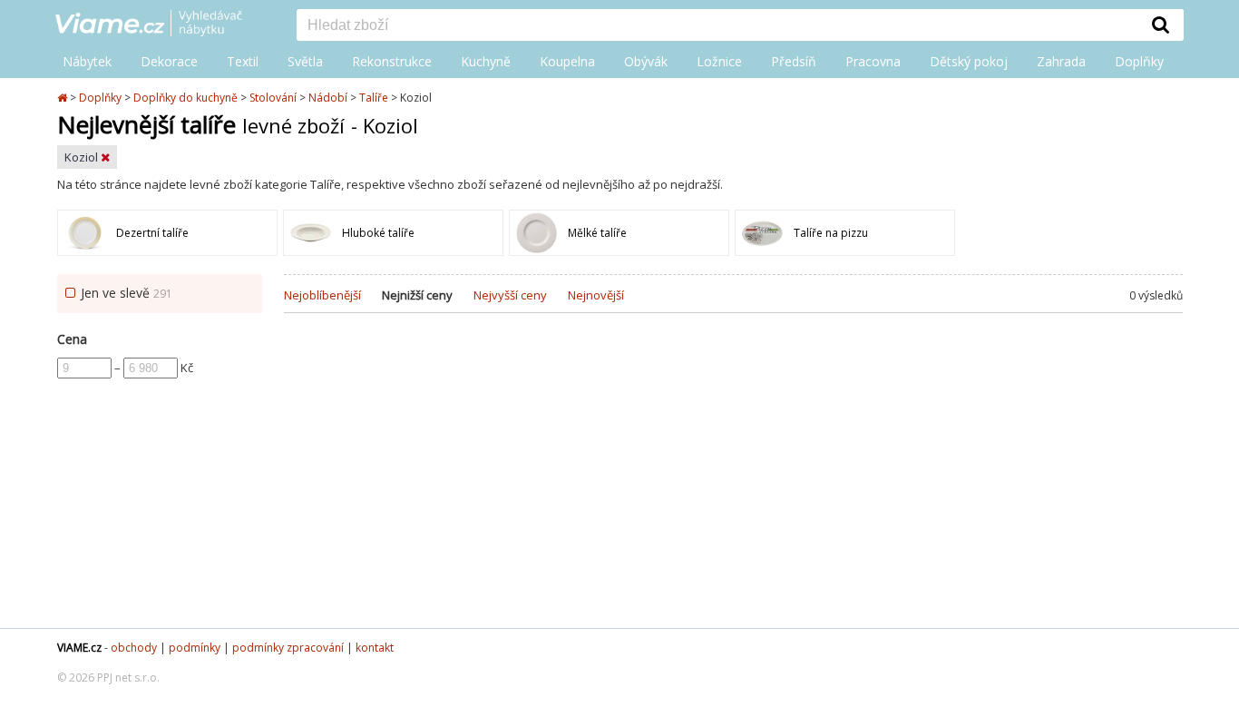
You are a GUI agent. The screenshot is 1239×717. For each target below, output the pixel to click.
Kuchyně (486, 61)
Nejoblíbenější (322, 295)
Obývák (646, 61)
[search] (717, 26)
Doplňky (1139, 61)
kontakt (375, 647)
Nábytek (87, 61)
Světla (305, 61)
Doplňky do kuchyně (185, 97)
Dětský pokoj (969, 61)
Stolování (273, 97)
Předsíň (793, 61)
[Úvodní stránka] (63, 97)
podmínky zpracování (288, 647)
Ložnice (719, 61)
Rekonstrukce (392, 61)
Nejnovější (596, 295)
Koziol (82, 157)
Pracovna (873, 61)
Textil (243, 61)
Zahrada (1061, 61)
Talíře (373, 97)
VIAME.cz (79, 647)
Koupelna (567, 61)
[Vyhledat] (1161, 24)
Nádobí (327, 97)
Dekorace (169, 61)
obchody (134, 647)
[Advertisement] (733, 483)
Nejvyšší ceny (510, 295)
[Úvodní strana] (162, 24)
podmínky (194, 647)
